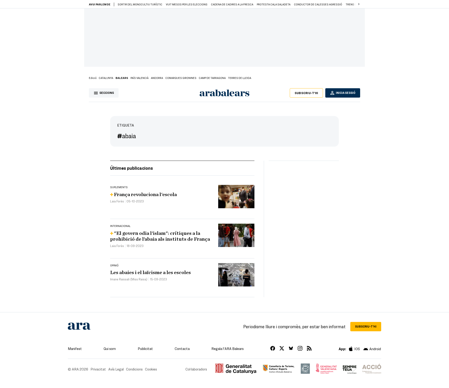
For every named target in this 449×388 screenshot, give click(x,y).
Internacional (120, 225)
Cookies (151, 369)
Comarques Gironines (180, 77)
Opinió (114, 265)
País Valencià (139, 77)
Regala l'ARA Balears (227, 348)
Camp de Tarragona (212, 77)
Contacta (182, 348)
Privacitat (98, 369)
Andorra (157, 77)
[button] (358, 4)
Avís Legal (116, 369)
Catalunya (106, 77)
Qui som (110, 348)
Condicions (134, 369)
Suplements (119, 187)
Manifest (75, 348)
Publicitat (145, 348)
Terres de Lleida (239, 77)
